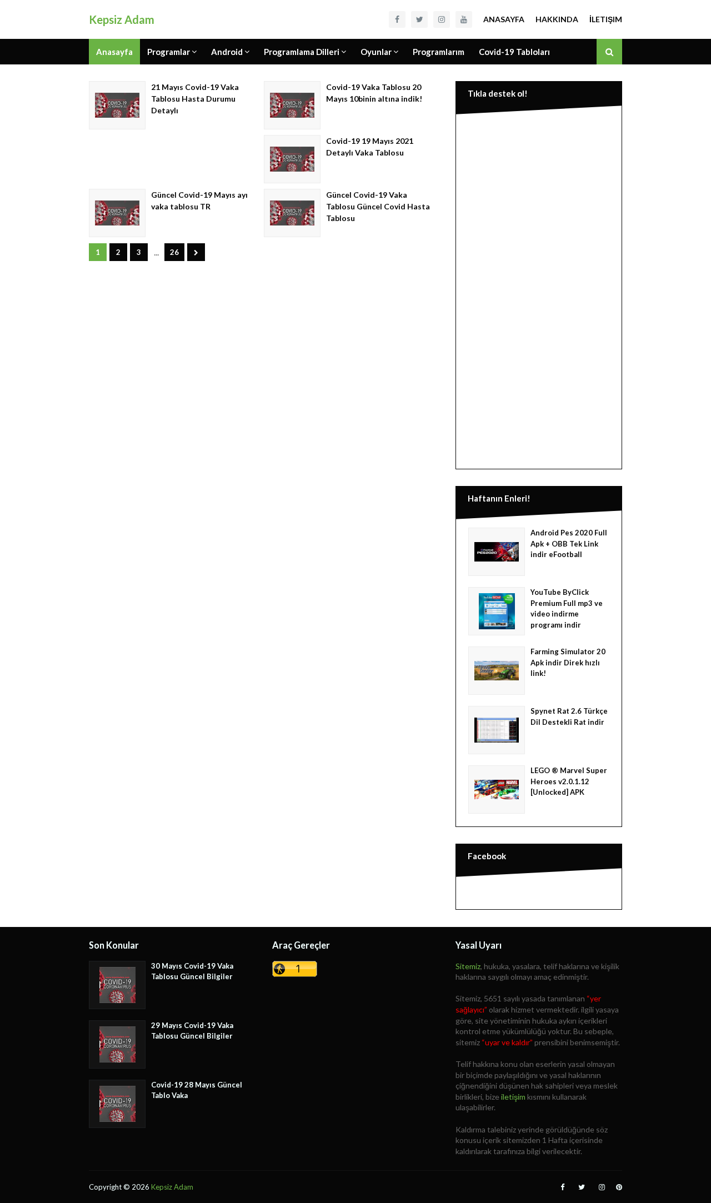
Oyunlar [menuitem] (376, 52)
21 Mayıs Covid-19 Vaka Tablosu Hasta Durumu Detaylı (195, 98)
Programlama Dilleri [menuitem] (301, 52)
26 (174, 252)
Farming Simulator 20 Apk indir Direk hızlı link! (567, 662)
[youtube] (463, 19)
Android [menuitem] (227, 52)
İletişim (605, 19)
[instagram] (441, 19)
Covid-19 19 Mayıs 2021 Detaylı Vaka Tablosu (369, 146)
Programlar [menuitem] (168, 52)
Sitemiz (467, 966)
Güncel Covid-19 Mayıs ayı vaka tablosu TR (199, 200)
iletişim (513, 1096)
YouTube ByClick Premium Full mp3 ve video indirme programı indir (566, 608)
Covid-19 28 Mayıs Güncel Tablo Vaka (196, 1090)
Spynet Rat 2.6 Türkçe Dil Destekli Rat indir (569, 716)
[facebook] (397, 19)
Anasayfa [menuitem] (114, 52)
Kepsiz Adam (121, 19)
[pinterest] (617, 1187)
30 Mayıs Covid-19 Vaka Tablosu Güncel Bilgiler (192, 971)
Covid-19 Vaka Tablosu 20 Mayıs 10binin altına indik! (374, 92)
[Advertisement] (538, 289)
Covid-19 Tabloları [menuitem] (514, 52)
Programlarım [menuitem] (438, 52)
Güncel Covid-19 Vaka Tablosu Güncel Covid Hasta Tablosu (378, 206)
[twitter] (419, 19)
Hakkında (556, 19)
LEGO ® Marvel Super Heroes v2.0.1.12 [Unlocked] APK (568, 781)
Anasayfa (503, 19)
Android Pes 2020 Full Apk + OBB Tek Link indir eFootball (568, 543)
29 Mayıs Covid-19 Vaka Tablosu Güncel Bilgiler (192, 1031)
